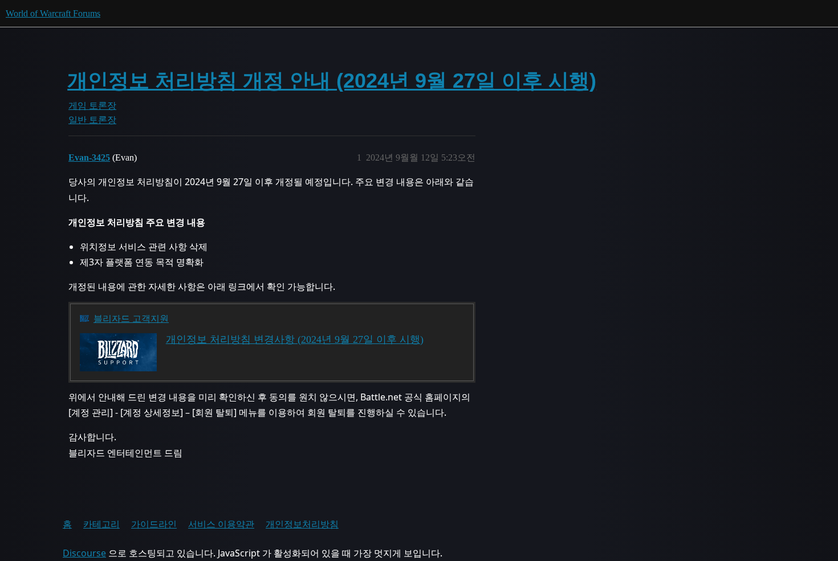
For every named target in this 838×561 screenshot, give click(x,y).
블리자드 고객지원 (131, 319)
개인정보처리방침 (302, 524)
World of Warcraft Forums (53, 13)
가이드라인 (154, 524)
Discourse (84, 553)
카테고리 (101, 524)
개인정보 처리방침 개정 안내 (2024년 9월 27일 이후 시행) (331, 80)
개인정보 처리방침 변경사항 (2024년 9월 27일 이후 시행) (295, 339)
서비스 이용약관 (221, 524)
